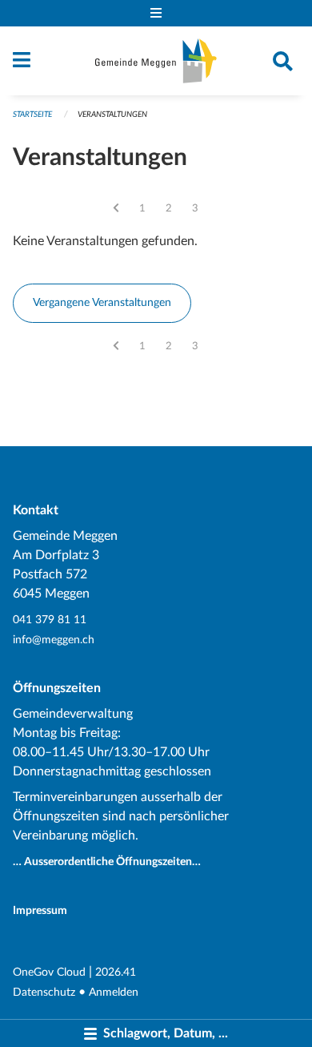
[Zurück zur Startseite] (156, 60)
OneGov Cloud (49, 972)
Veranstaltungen (112, 115)
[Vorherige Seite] (116, 208)
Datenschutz (44, 992)
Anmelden (113, 992)
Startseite (32, 115)
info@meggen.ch (53, 640)
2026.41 (115, 972)
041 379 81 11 (49, 620)
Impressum (40, 910)
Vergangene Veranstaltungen (102, 302)
